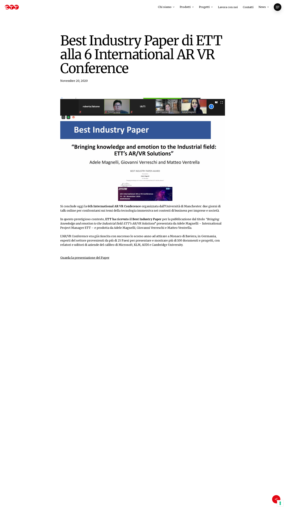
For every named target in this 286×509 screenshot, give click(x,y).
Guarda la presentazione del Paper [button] (84, 258)
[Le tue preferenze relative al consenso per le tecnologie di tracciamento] (280, 503)
